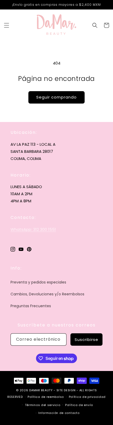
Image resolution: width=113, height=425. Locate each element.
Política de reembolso (46, 397)
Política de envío (79, 405)
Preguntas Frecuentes (31, 306)
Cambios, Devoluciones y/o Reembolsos (47, 294)
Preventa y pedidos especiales (38, 282)
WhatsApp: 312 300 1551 (33, 229)
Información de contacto (58, 413)
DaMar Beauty (41, 390)
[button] (6, 25)
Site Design (66, 390)
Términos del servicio (42, 405)
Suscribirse (86, 339)
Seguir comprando (56, 97)
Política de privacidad (87, 397)
